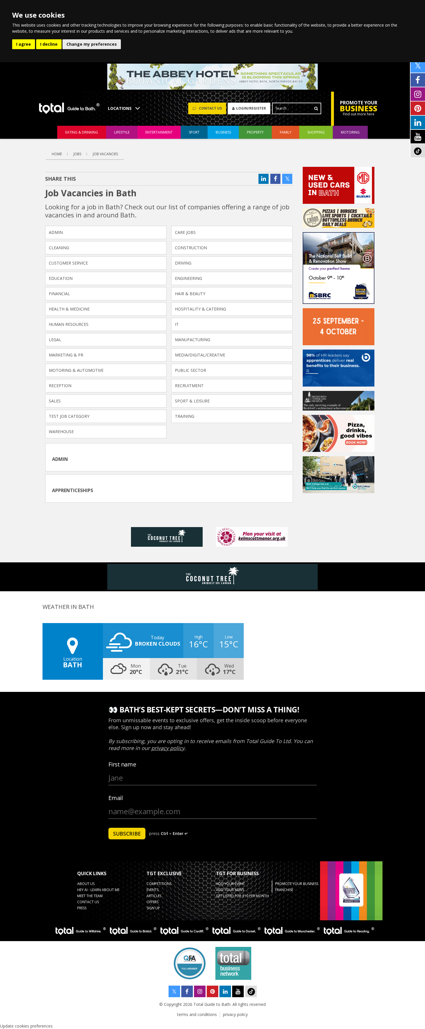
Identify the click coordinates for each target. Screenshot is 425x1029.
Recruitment (189, 385)
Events (152, 889)
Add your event (230, 883)
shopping (316, 132)
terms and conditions (197, 1014)
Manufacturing (192, 339)
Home (57, 154)
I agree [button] (23, 44)
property (255, 132)
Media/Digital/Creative (200, 355)
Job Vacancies (105, 154)
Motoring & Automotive (76, 370)
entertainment (159, 132)
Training (184, 416)
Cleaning (59, 247)
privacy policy (235, 1014)
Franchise (284, 889)
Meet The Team (90, 895)
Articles (154, 895)
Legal (55, 339)
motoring (350, 132)
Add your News (230, 889)
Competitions (159, 883)
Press (81, 908)
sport (194, 132)
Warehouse (61, 431)
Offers (152, 901)
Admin (56, 232)
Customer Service (68, 263)
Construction (191, 247)
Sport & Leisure (192, 401)
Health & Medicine (69, 309)
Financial (59, 293)
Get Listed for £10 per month (242, 895)
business (223, 132)
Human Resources (68, 324)
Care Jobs (185, 232)
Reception (60, 385)
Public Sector (190, 370)
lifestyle (122, 132)
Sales (55, 401)
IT (177, 324)
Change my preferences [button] (91, 44)
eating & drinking (81, 132)
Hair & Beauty (190, 293)
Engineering (188, 278)
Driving (183, 263)
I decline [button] (49, 44)
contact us (88, 901)
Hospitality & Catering (200, 309)
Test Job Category (69, 416)
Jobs (77, 154)
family (285, 132)
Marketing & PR (66, 355)
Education (61, 278)
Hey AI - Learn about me (98, 889)
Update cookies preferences (26, 1026)
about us (86, 883)
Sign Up (153, 908)
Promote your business (296, 883)
